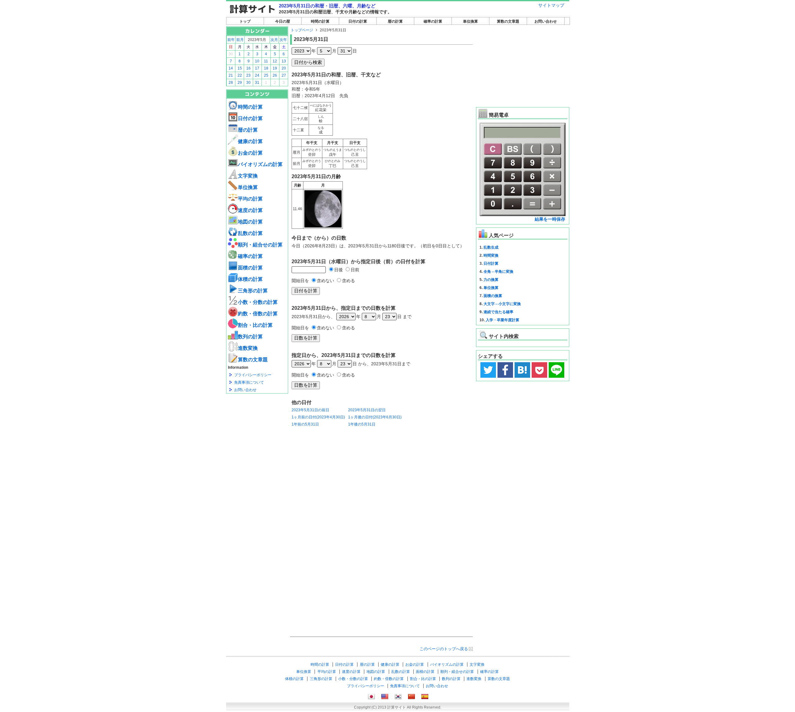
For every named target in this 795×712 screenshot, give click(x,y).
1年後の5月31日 (361, 424)
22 (240, 75)
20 (284, 68)
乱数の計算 (250, 233)
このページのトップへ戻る (444, 649)
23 (248, 75)
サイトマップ (551, 5)
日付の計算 (357, 21)
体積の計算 (250, 279)
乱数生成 (491, 247)
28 (231, 82)
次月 (274, 40)
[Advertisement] (257, 428)
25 (266, 75)
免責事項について (249, 382)
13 (284, 61)
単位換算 (470, 21)
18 (266, 68)
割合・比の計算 (255, 325)
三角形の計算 (253, 290)
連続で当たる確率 (498, 312)
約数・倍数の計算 (258, 313)
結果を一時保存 (550, 219)
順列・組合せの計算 (260, 244)
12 (275, 61)
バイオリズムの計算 (260, 164)
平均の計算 (250, 198)
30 (231, 54)
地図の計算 (250, 221)
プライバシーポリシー (252, 375)
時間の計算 (320, 21)
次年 (283, 40)
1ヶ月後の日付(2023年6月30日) (375, 417)
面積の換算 (493, 296)
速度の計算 (250, 210)
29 (240, 82)
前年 (231, 40)
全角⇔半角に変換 (498, 271)
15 (240, 68)
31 (257, 82)
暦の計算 (395, 21)
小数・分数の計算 (258, 302)
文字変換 (248, 175)
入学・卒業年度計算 (502, 320)
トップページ (302, 30)
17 (257, 68)
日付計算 (491, 263)
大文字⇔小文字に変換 (502, 304)
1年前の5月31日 (305, 424)
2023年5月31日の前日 (310, 410)
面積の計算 (250, 267)
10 (257, 61)
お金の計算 (250, 152)
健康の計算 (250, 141)
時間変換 (491, 255)
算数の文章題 (508, 21)
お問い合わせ (545, 21)
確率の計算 (433, 21)
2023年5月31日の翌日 (367, 410)
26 (275, 75)
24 (257, 75)
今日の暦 (282, 21)
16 (248, 68)
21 (231, 75)
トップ (245, 21)
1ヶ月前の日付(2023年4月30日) (318, 417)
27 (284, 75)
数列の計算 (250, 336)
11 (266, 61)
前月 (240, 40)
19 (275, 68)
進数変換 (248, 348)
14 (231, 68)
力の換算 (491, 279)
